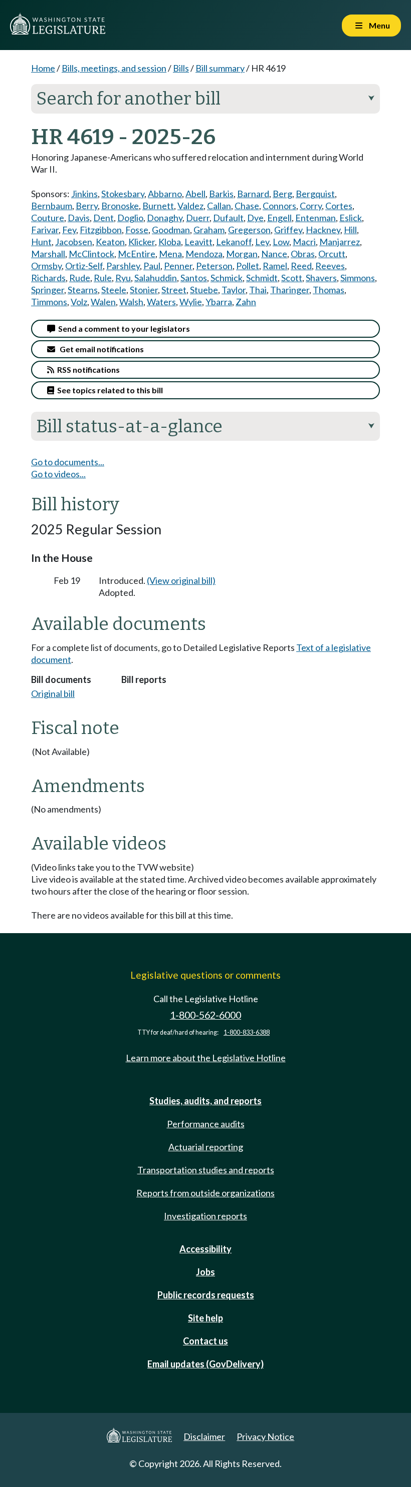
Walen (103, 301)
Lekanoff (234, 241)
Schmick (227, 277)
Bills (181, 68)
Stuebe (204, 289)
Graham (209, 229)
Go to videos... (58, 473)
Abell (195, 193)
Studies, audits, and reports (205, 1100)
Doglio (130, 217)
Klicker (141, 241)
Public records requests (205, 1294)
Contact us (205, 1340)
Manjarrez (339, 241)
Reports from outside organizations (205, 1192)
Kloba (169, 241)
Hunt (41, 241)
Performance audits (206, 1123)
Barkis (221, 193)
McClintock (91, 253)
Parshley (123, 265)
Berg (282, 193)
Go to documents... (67, 461)
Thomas (328, 289)
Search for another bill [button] (205, 98)
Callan (219, 205)
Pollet (247, 265)
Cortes (338, 205)
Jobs (205, 1271)
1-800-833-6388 (247, 1032)
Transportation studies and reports (205, 1169)
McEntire (136, 253)
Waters (161, 301)
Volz (79, 301)
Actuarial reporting (205, 1146)
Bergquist (315, 193)
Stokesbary (122, 193)
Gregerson (249, 229)
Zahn (246, 301)
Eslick (350, 217)
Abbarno (165, 193)
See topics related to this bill (108, 390)
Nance (274, 253)
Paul (151, 265)
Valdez (190, 205)
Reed (301, 265)
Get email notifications (99, 349)
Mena (170, 253)
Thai (258, 289)
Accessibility (205, 1248)
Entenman (315, 217)
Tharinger (289, 289)
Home (43, 68)
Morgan (242, 253)
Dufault (228, 217)
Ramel (275, 265)
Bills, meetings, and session (114, 68)
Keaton (110, 241)
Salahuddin (155, 277)
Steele (113, 289)
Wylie (190, 301)
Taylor (234, 289)
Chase (247, 205)
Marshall (48, 253)
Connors (279, 205)
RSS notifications (87, 369)
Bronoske (120, 205)
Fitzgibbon (101, 229)
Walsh (131, 301)
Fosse (136, 229)
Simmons (357, 277)
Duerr (198, 217)
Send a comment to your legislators (122, 328)
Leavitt (198, 241)
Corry (311, 205)
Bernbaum (51, 205)
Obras (303, 253)
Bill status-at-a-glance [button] (205, 426)
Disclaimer (204, 1436)
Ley (262, 241)
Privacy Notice (265, 1436)
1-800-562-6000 (205, 1015)
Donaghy (164, 217)
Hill (350, 229)
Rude (79, 277)
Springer (47, 289)
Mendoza (204, 253)
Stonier (144, 289)
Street (173, 289)
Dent (103, 217)
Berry (87, 205)
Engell (279, 217)
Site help (205, 1317)
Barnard (253, 193)
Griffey (288, 229)
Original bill (53, 693)
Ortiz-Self (84, 265)
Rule (103, 277)
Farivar (45, 229)
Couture (47, 217)
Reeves (330, 265)
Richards (48, 277)
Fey (69, 229)
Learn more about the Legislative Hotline (206, 1057)
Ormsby (46, 265)
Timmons (49, 301)
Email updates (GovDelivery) (205, 1363)
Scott (291, 277)
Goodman (171, 229)
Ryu (123, 277)
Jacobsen (73, 241)
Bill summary (220, 68)
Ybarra (219, 301)
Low (281, 241)
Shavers (321, 277)
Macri (304, 241)
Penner (178, 265)
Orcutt (331, 253)
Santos (193, 277)
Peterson (214, 265)
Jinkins (84, 193)
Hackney (323, 229)
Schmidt (262, 277)
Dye (255, 217)
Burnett (158, 205)
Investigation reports (205, 1215)
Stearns (83, 289)
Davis (79, 217)
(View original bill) (181, 580)
